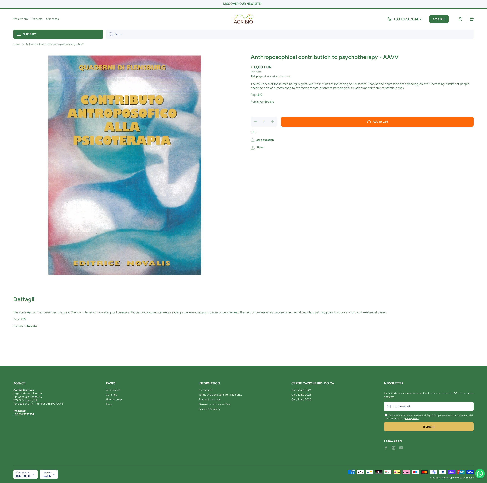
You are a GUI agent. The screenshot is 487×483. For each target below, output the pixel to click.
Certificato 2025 (301, 394)
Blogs (109, 404)
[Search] (109, 34)
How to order (114, 399)
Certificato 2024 (301, 390)
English (46, 475)
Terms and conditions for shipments (220, 394)
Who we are (113, 390)
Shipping (256, 76)
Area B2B (439, 19)
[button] (472, 19)
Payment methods (209, 399)
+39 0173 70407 (407, 19)
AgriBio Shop (446, 477)
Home (16, 44)
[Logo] (243, 19)
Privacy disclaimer (209, 409)
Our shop (111, 394)
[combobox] (290, 34)
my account (206, 390)
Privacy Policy (412, 418)
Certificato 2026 (301, 399)
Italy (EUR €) (23, 475)
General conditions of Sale (215, 404)
